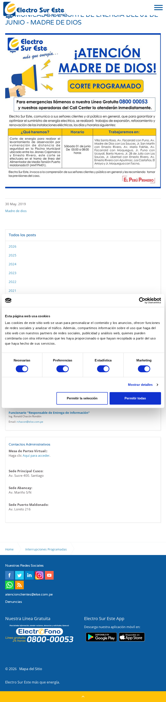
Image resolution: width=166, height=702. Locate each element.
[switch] (62, 368)
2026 (12, 246)
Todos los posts (22, 235)
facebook (9, 575)
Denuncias (13, 602)
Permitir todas (135, 398)
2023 (12, 273)
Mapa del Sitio (30, 668)
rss (19, 585)
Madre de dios (16, 211)
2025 (12, 255)
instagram (39, 575)
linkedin (29, 575)
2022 (12, 282)
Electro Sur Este (37, 10)
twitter (19, 575)
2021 (12, 290)
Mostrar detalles (140, 384)
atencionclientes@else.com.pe (29, 594)
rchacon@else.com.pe (30, 422)
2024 (12, 264)
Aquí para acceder (36, 455)
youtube (49, 575)
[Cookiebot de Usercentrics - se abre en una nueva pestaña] (142, 300)
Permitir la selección (82, 398)
